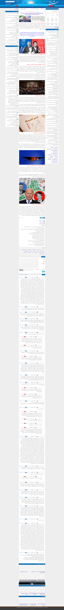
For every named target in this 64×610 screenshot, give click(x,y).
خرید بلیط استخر (51, 157)
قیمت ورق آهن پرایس (55, 159)
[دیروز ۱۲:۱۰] (41, 576)
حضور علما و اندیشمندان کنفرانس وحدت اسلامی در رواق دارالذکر (23, 605)
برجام (43, 249)
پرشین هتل (56, 156)
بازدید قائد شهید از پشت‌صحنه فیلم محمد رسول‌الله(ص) (36, 584)
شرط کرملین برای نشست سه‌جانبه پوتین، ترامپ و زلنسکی (52, 47)
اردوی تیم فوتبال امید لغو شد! (13, 75)
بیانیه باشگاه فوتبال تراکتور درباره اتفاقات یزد (32, 595)
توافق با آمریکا (29, 249)
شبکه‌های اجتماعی (44, 5)
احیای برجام (40, 249)
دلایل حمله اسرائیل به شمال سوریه (53, 34)
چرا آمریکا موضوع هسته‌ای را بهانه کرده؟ (39, 245)
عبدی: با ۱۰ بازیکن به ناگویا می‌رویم (24, 595)
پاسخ (20, 277)
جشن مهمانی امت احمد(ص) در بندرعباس (41, 605)
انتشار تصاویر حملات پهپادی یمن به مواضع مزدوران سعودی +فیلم (53, 75)
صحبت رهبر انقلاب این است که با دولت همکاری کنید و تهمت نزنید (12, 106)
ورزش (47, 5)
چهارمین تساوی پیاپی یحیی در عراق (13, 81)
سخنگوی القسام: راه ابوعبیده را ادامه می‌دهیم (52, 76)
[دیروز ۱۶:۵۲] (23, 590)
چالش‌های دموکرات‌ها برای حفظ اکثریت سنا (39, 243)
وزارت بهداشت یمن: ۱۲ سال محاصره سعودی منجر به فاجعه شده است (52, 90)
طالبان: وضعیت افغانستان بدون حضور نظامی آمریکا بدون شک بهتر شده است (52, 108)
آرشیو (12, 0)
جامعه (29, 5)
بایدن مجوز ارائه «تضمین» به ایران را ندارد (39, 230)
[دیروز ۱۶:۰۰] (32, 601)
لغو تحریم (34, 251)
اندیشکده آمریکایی (27, 251)
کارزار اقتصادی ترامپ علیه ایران (54, 73)
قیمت (57, 8)
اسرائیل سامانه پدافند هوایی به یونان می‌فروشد (52, 135)
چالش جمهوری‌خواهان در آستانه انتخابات (53, 96)
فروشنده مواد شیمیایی (55, 160)
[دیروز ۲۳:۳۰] (41, 601)
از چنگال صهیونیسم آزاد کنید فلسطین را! (53, 91)
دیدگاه (21, 5)
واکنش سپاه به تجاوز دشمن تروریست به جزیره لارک (12, 56)
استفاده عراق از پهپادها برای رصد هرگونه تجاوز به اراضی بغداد (52, 67)
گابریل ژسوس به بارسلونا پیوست (13, 33)
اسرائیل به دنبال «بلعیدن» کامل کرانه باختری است (52, 70)
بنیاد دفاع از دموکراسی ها (41, 252)
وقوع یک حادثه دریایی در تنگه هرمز (53, 52)
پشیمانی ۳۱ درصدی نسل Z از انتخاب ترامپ (53, 142)
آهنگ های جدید (56, 154)
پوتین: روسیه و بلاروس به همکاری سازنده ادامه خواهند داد (52, 103)
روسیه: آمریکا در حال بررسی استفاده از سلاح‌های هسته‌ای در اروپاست (52, 138)
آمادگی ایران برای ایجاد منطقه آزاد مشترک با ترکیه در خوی (12, 28)
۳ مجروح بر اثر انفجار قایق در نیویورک (53, 139)
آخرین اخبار (16, 46)
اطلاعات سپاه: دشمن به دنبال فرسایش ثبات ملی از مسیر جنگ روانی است (12, 35)
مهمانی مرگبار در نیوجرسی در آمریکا (13, 95)
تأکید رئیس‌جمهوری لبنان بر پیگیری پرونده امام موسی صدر (52, 94)
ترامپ (32, 252)
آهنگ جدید (51, 156)
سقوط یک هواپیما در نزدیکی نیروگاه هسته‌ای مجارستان (12, 30)
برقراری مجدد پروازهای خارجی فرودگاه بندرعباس (41, 572)
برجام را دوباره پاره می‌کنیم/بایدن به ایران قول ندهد (38, 238)
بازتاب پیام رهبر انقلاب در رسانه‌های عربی (12, 26)
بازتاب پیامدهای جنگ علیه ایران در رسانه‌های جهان (52, 41)
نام (44, 259)
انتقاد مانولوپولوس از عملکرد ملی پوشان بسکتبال (11, 116)
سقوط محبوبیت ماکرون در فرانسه (54, 83)
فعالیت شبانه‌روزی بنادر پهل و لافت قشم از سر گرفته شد (12, 118)
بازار (17, 5)
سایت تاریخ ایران (49, 148)
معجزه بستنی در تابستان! (14, 19)
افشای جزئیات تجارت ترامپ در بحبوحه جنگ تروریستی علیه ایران (53, 58)
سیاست (56, 5)
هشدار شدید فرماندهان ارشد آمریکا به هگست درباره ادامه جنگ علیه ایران (52, 85)
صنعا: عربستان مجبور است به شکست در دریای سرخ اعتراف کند (52, 116)
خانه (57, 5)
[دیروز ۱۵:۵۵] (23, 601)
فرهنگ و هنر (32, 5)
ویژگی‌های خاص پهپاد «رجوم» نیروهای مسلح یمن (52, 56)
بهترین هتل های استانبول (54, 150)
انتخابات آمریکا (25, 252)
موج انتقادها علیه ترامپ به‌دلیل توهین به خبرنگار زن (52, 99)
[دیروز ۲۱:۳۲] (41, 590)
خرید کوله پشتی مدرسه (55, 162)
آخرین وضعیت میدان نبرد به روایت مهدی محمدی (11, 42)
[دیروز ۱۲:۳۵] (23, 568)
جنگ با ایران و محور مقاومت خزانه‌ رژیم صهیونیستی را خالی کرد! (53, 36)
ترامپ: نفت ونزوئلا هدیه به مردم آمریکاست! (52, 65)
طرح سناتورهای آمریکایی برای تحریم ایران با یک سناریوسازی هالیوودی (36, 240)
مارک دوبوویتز (35, 252)
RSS (14, 0)
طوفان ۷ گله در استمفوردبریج (13, 122)
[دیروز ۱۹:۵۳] (41, 568)
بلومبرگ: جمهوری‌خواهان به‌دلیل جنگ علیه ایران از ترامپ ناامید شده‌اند (52, 144)
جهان (53, 5)
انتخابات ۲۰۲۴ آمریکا (42, 254)
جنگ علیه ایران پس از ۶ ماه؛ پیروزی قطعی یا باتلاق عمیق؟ (52, 141)
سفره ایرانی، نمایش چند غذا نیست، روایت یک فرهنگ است (12, 48)
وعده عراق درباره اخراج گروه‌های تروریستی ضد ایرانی (52, 124)
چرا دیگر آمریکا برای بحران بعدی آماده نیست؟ (52, 127)
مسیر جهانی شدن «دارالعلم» (54, 37)
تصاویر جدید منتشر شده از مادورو (13, 32)
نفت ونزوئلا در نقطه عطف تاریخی (54, 54)
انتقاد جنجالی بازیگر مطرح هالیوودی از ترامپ (52, 42)
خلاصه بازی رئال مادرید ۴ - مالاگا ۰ (13, 90)
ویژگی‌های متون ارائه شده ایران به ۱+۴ (39, 239)
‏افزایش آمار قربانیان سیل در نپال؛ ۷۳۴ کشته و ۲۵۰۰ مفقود (52, 122)
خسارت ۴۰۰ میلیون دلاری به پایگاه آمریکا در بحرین (53, 45)
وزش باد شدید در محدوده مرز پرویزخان (12, 101)
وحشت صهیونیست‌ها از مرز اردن (54, 53)
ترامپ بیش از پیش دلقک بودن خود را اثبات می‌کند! (53, 33)
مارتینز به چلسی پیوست (14, 36)
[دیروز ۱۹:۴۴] (32, 590)
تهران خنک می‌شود (33, 571)
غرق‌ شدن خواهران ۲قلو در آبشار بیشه (12, 39)
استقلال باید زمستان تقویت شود (23, 579)
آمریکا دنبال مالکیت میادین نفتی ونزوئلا (53, 106)
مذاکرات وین (38, 251)
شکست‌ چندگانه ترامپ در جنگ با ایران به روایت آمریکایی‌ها (52, 101)
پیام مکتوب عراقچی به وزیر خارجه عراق (12, 102)
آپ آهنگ (56, 147)
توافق (37, 249)
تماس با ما (9, 0)
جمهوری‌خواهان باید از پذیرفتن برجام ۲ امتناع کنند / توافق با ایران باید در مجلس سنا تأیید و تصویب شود (32, 229)
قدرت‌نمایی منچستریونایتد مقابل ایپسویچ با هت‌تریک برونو (12, 66)
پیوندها (19, 5)
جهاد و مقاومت (36, 5)
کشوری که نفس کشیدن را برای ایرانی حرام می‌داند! (38, 236)
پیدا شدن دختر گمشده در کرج (13, 20)
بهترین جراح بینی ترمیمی (54, 153)
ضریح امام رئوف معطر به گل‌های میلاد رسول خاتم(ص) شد (12, 125)
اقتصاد (27, 5)
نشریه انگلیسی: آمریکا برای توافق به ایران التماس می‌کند (37, 232)
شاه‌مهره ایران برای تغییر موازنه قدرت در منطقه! (52, 31)
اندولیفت (49, 159)
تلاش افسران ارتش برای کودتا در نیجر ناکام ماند (52, 132)
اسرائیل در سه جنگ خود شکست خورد (53, 118)
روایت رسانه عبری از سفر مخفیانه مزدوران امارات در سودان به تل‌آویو (52, 61)
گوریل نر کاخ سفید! (55, 86)
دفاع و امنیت (39, 5)
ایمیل (44, 261)
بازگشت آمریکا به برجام (24, 249)
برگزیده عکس (43, 597)
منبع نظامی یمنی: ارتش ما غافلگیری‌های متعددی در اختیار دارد (52, 49)
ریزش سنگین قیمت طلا (55, 11)
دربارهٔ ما (6, 0)
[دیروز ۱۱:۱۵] (32, 576)
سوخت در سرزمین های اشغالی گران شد (53, 51)
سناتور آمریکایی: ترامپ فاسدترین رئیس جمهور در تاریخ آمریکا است (52, 110)
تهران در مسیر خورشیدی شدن (23, 571)
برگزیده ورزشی (43, 586)
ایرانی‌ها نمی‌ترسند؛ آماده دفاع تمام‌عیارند (53, 97)
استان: (57, 14)
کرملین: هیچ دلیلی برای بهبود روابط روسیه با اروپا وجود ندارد (52, 120)
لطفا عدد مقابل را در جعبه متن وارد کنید (40, 269)
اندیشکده (31, 251)
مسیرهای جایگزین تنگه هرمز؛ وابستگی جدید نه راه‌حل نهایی (12, 16)
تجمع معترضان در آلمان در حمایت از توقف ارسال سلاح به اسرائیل (52, 134)
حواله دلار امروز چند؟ (55, 10)
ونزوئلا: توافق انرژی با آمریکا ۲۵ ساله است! (52, 136)
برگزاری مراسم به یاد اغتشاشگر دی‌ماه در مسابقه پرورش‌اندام (12, 38)
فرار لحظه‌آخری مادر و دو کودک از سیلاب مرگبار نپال (12, 13)
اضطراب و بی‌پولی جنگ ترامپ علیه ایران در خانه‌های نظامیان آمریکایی (53, 88)
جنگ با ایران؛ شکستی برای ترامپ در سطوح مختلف (53, 112)
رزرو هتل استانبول (55, 151)
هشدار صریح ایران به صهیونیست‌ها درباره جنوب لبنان (52, 80)
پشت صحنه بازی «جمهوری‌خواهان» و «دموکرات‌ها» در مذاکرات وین (36, 244)
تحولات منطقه (50, 5)
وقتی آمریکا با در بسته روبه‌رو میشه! (40, 231)
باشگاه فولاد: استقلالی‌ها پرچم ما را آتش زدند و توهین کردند (12, 80)
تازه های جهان (56, 29)
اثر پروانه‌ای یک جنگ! (55, 117)
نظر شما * (43, 263)
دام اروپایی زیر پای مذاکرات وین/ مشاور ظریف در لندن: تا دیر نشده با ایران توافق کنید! (34, 226)
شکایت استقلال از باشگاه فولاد (41, 579)
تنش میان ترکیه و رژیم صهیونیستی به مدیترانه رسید (52, 39)
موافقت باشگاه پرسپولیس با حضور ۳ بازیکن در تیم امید (41, 595)
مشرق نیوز (52, 2)
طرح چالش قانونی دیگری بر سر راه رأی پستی (52, 130)
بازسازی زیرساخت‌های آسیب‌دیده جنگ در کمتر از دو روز (12, 70)
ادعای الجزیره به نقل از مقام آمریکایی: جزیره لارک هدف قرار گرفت (12, 60)
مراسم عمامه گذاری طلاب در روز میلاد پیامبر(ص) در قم (32, 605)
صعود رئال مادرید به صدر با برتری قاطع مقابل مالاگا (12, 94)
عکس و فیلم (24, 5)
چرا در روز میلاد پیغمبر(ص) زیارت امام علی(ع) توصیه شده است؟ (12, 115)
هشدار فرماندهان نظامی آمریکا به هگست (53, 78)
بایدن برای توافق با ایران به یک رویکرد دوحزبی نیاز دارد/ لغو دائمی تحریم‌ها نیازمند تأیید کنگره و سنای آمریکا (32, 13)
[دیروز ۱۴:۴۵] (32, 568)
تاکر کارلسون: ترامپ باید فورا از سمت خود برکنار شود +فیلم (52, 72)
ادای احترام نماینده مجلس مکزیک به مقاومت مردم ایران (52, 64)
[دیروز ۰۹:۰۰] (32, 584)
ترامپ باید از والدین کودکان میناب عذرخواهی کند (52, 43)
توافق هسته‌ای (33, 249)
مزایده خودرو (56, 157)
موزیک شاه (52, 147)
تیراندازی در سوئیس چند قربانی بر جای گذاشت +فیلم (52, 126)
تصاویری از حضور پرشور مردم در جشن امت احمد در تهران (12, 113)
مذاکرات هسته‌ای (42, 251)
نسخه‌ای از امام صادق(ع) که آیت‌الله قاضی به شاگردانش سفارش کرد (12, 58)
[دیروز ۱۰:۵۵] (23, 576)
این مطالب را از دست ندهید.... (41, 564)
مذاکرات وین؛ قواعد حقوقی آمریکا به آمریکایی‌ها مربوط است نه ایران (36, 233)
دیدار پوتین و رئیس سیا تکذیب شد (54, 68)
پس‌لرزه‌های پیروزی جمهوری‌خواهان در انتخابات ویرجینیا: (32, 11)
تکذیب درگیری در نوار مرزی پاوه (13, 92)
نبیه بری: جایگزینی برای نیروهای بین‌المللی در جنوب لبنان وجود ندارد (52, 129)
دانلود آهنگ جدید (55, 148)
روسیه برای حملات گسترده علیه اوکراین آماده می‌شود (52, 105)
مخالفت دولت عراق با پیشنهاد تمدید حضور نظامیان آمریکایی (53, 82)
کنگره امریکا (29, 252)
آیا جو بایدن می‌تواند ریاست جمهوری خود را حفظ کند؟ (38, 237)
